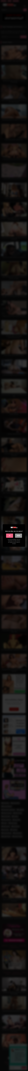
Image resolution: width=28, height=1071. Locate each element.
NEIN (18, 535)
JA (9, 535)
